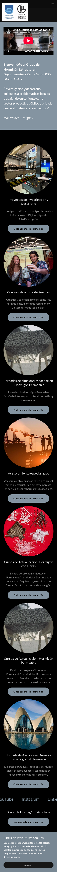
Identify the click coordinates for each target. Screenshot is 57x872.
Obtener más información (28, 228)
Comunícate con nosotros (28, 821)
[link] (15, 4)
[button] (53, 4)
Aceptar (28, 865)
